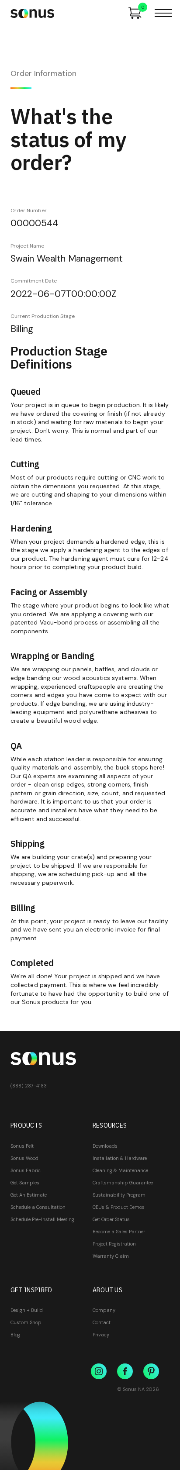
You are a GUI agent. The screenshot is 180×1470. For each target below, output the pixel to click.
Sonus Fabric (25, 1170)
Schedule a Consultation (38, 1207)
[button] (163, 13)
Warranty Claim (111, 1256)
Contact (102, 1322)
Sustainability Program (119, 1194)
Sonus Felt (22, 1146)
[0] (135, 13)
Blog (15, 1334)
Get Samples (24, 1182)
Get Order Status (111, 1219)
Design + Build (26, 1310)
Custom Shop (26, 1322)
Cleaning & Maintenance (120, 1170)
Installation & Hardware (120, 1158)
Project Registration (114, 1243)
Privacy (101, 1334)
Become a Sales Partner (119, 1231)
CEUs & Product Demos (119, 1207)
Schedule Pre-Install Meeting (42, 1219)
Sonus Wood (24, 1158)
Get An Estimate (28, 1194)
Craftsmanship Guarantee (123, 1182)
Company (104, 1310)
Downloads (105, 1146)
